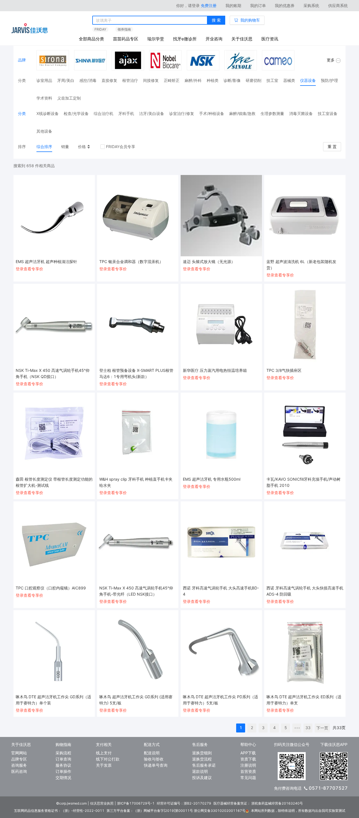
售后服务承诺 (204, 765)
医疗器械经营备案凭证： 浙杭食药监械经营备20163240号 (258, 803)
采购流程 (63, 752)
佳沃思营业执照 (102, 803)
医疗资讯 (269, 39)
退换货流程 (202, 759)
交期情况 (63, 777)
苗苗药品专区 (125, 39)
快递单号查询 (155, 765)
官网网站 (19, 752)
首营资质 (248, 771)
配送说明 (152, 752)
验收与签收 (154, 759)
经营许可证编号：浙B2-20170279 (184, 803)
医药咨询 (19, 771)
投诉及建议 (202, 777)
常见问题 (248, 777)
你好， (188, 5)
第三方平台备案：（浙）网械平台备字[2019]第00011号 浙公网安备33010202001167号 (176, 810)
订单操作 (63, 771)
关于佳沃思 (241, 39)
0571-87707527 (328, 788)
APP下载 (248, 752)
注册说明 (248, 765)
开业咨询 (214, 39)
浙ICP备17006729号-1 (136, 803)
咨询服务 (19, 765)
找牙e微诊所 (185, 39)
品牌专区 (19, 759)
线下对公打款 (107, 759)
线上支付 (104, 752)
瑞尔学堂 (155, 39)
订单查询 (63, 759)
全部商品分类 (91, 39)
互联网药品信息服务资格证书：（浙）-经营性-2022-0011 (59, 810)
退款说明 (200, 771)
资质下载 (248, 759)
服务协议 (63, 765)
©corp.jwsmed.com (71, 803)
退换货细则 (202, 752)
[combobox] (150, 20)
